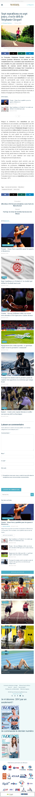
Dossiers (5, 652)
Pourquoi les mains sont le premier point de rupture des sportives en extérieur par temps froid (17, 380)
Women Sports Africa (24, 685)
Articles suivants (8, 535)
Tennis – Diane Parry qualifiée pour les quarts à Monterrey (20, 101)
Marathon (21, 187)
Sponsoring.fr (22, 687)
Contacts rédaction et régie (11, 685)
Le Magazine (30, 4)
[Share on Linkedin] (30, 53)
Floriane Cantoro (7, 23)
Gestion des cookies (17, 693)
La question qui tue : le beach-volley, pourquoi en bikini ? (15, 594)
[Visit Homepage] (15, 4)
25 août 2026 (5, 384)
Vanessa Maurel (6, 526)
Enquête (5, 577)
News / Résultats (8, 245)
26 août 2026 (13, 103)
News (4, 277)
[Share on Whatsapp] (22, 53)
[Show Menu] (2, 4)
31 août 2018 (6, 622)
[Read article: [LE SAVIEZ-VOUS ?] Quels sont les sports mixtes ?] (17, 612)
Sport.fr (10, 687)
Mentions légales (25, 689)
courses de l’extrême (11, 187)
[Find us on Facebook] (17, 696)
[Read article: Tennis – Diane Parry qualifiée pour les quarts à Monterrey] (5, 102)
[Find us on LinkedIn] (23, 696)
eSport (15, 687)
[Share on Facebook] (5, 53)
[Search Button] (32, 494)
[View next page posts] (19, 116)
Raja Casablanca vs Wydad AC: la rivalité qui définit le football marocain (21, 108)
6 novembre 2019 (7, 597)
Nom (3, 453)
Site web (3, 468)
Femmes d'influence (8, 627)
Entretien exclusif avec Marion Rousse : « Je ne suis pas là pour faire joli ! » (17, 644)
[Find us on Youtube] (20, 696)
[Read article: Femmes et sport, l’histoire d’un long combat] (17, 662)
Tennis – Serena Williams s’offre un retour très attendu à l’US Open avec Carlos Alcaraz (21, 546)
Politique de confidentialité (12, 689)
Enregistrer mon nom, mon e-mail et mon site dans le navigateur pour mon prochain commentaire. (18, 476)
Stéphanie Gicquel (7, 189)
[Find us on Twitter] (12, 696)
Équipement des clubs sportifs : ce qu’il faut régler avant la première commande (21, 554)
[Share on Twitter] (13, 53)
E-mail (3, 461)
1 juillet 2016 (6, 672)
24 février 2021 (6, 647)
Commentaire (5, 433)
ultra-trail (16, 189)
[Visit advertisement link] (17, 794)
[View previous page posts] (16, 116)
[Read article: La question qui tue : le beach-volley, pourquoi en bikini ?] (17, 587)
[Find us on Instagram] (15, 696)
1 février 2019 (17, 23)
